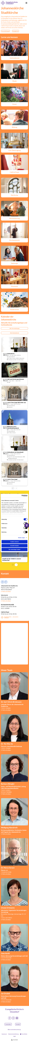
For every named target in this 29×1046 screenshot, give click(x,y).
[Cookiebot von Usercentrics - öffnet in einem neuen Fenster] (21, 496)
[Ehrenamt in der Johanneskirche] (14, 276)
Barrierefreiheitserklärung (15, 1029)
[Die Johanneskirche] (14, 185)
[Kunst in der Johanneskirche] (14, 94)
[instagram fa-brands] (2, 582)
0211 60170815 (7, 918)
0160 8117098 (6, 872)
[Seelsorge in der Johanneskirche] (14, 253)
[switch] (25, 528)
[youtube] (17, 1018)
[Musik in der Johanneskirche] (14, 71)
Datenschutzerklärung (13, 1034)
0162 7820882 (7, 792)
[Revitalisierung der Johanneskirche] (14, 208)
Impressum (4, 1034)
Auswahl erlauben (14, 545)
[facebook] (9, 1018)
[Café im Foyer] (14, 162)
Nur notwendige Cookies (14, 549)
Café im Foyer (5, 612)
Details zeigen (21, 537)
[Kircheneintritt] (14, 230)
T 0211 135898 (5, 748)
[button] (26, 3)
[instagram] (13, 1018)
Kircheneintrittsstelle (7, 604)
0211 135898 (6, 708)
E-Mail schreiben (6, 591)
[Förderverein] (14, 299)
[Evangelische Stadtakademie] (14, 117)
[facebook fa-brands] (5, 582)
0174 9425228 (6, 958)
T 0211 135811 (5, 790)
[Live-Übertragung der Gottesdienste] (14, 140)
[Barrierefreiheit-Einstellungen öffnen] (27, 525)
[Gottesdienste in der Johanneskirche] (14, 48)
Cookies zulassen (14, 541)
